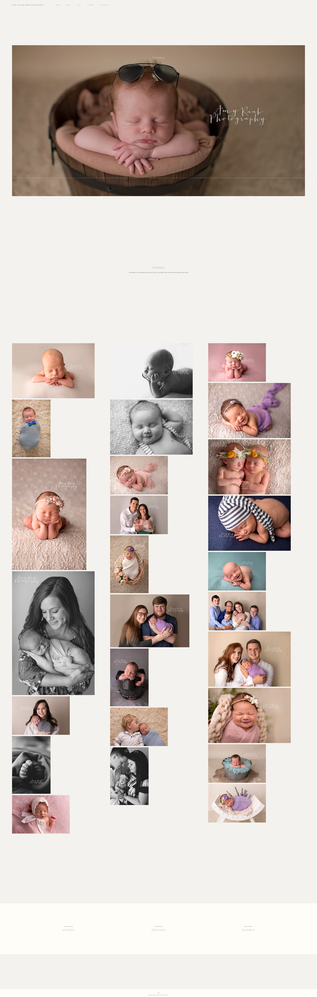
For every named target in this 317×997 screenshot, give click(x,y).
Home (58, 5)
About (68, 5)
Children (90, 5)
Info (79, 5)
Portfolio (104, 5)
